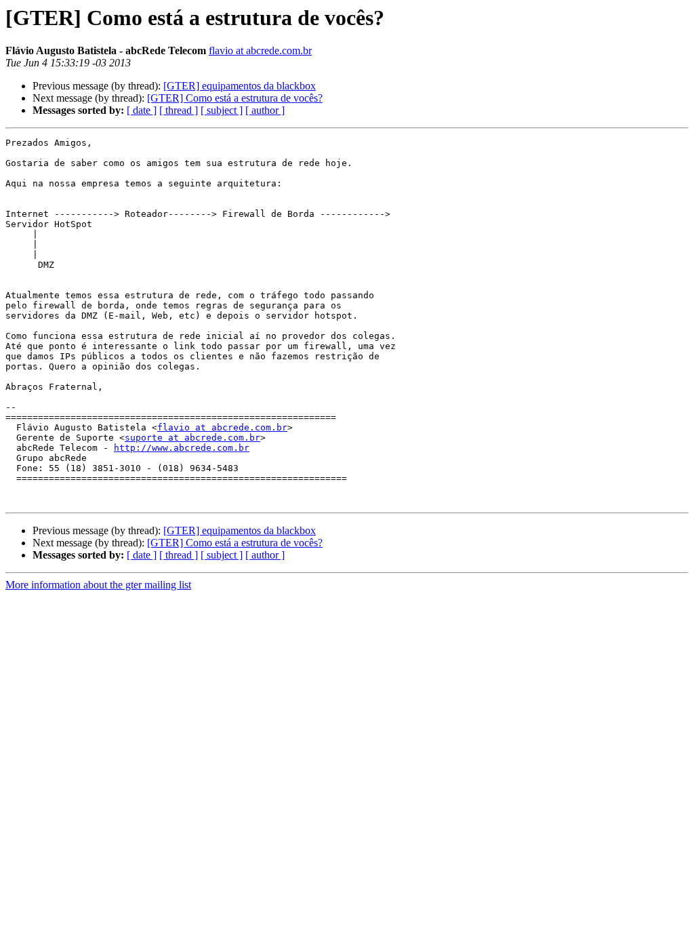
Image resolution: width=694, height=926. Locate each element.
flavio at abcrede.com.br (260, 50)
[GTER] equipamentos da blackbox (239, 86)
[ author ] (265, 110)
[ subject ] (222, 110)
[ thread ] (178, 110)
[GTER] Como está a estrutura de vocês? (235, 98)
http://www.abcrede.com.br (181, 448)
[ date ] (142, 110)
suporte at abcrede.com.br (192, 437)
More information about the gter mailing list (98, 584)
